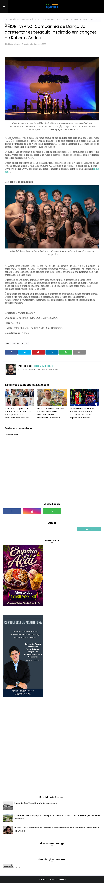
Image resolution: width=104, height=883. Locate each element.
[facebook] (12, 511)
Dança (24, 344)
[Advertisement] (23, 747)
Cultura (16, 344)
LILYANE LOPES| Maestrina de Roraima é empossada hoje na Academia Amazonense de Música (56, 829)
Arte (17, 19)
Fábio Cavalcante (13, 44)
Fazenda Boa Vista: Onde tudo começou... (35, 803)
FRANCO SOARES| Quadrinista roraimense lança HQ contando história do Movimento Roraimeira (51, 413)
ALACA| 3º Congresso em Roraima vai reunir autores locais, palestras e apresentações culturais (18, 413)
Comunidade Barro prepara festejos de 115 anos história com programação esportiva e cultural (57, 817)
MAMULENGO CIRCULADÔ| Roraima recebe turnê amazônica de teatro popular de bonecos (82, 413)
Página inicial (10, 19)
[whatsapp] (52, 511)
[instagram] (32, 511)
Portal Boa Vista (59, 879)
